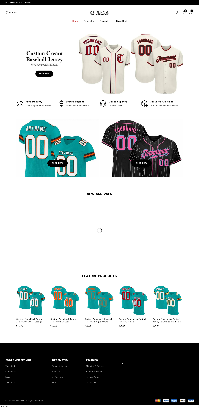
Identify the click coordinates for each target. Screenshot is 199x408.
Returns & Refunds (95, 371)
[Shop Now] (99, 63)
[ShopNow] (57, 148)
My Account (57, 377)
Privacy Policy (92, 377)
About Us (56, 371)
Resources (91, 382)
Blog (54, 382)
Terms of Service (59, 366)
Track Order (11, 366)
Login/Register (177, 12)
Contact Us (10, 371)
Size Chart (10, 382)
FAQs (7, 377)
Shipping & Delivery (95, 366)
